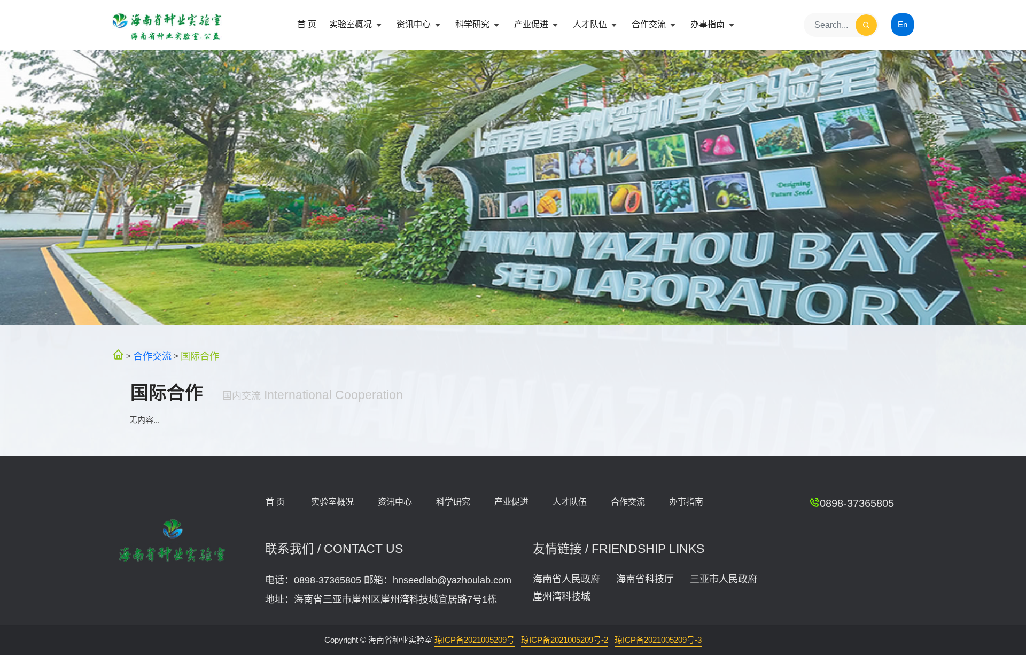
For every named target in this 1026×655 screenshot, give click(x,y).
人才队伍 (591, 24)
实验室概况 (351, 24)
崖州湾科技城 (561, 596)
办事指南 (708, 24)
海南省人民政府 (566, 579)
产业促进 (532, 24)
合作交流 (650, 24)
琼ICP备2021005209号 (474, 639)
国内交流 (241, 396)
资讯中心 (415, 24)
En (902, 24)
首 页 (306, 24)
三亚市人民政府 (723, 579)
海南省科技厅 (645, 579)
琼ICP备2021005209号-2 (564, 639)
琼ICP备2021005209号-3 (658, 639)
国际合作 (200, 356)
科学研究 (473, 24)
